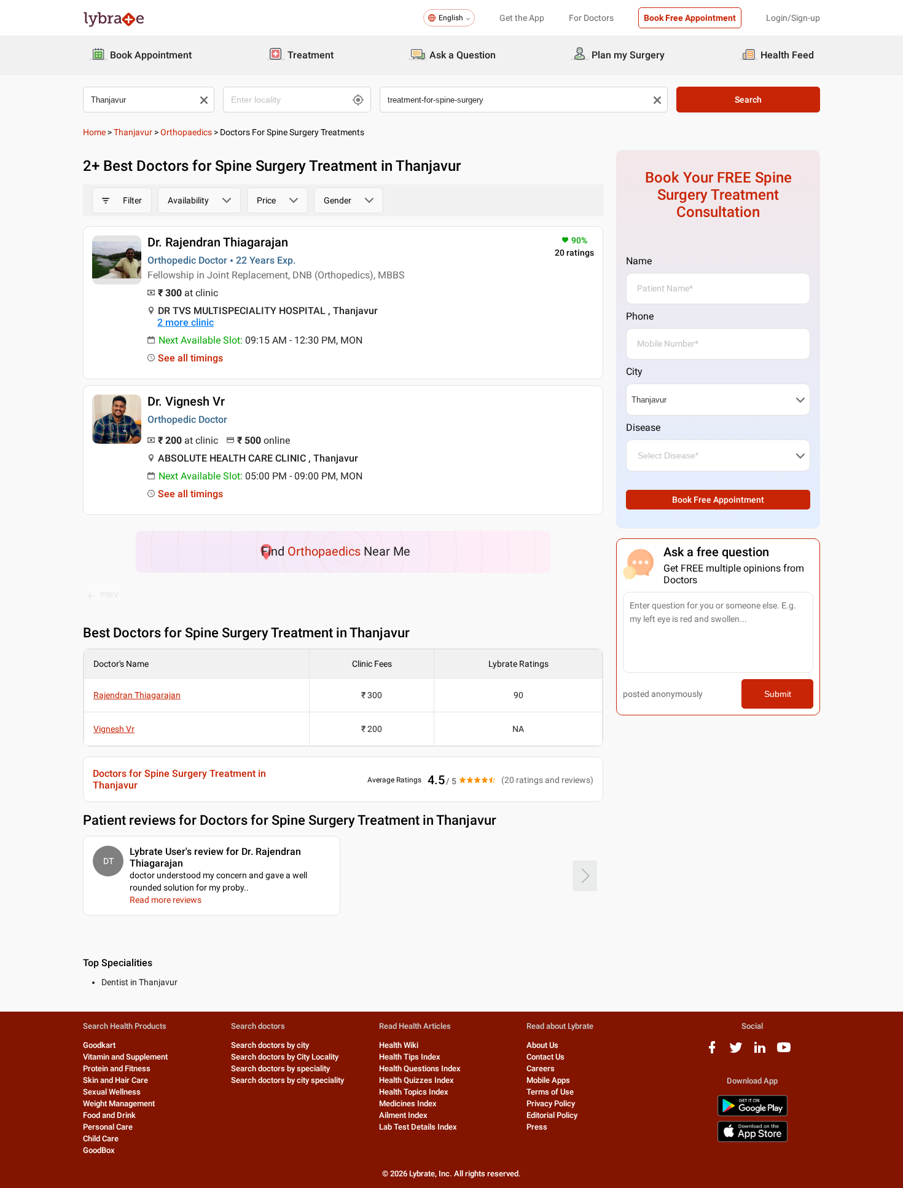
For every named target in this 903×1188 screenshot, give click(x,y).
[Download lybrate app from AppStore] (752, 1139)
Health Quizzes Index (416, 1080)
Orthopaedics (186, 132)
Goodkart (99, 1045)
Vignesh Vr (114, 729)
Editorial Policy (551, 1115)
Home (94, 132)
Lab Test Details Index (418, 1126)
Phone (640, 316)
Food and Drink (109, 1115)
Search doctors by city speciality (287, 1080)
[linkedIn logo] (759, 1051)
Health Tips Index (409, 1056)
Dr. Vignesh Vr (186, 401)
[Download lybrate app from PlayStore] (752, 1114)
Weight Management (119, 1103)
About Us (542, 1045)
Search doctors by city (270, 1045)
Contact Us (545, 1056)
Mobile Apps (548, 1080)
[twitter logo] (736, 1051)
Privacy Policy (550, 1103)
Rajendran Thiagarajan (137, 695)
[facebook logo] (712, 1051)
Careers (540, 1068)
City (634, 371)
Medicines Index (408, 1103)
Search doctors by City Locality (284, 1056)
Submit (777, 694)
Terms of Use (550, 1091)
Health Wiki (398, 1045)
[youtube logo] (783, 1051)
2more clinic (185, 322)
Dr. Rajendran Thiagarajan (217, 242)
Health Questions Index (420, 1068)
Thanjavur (133, 132)
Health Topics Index (413, 1091)
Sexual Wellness (112, 1091)
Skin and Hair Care (115, 1080)
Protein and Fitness (116, 1068)
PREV (109, 595)
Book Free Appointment (690, 18)
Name (639, 261)
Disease (643, 427)
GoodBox (99, 1150)
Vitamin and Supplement (125, 1056)
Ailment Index (403, 1115)
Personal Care (108, 1126)
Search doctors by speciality (280, 1068)
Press (536, 1126)
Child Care (101, 1138)
